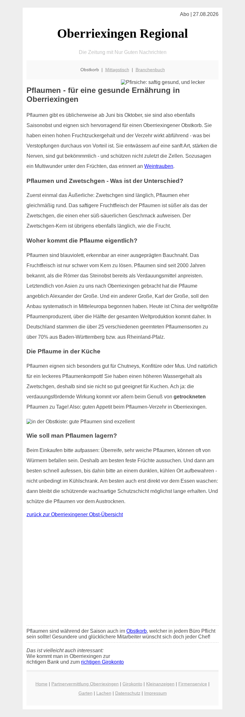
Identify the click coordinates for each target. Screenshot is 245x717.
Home (41, 683)
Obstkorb (136, 631)
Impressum (155, 693)
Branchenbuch (150, 69)
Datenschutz (127, 693)
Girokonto (132, 683)
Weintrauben (158, 166)
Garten (85, 693)
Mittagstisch (117, 69)
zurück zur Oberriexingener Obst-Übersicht (74, 514)
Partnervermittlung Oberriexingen (85, 683)
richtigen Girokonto (102, 662)
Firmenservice (192, 683)
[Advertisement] (122, 573)
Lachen (103, 693)
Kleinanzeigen (160, 683)
